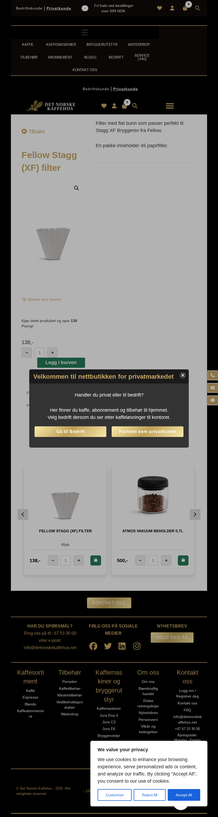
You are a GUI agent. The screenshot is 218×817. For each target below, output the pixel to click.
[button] (182, 375)
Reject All (149, 795)
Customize (115, 795)
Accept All (184, 795)
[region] (148, 773)
